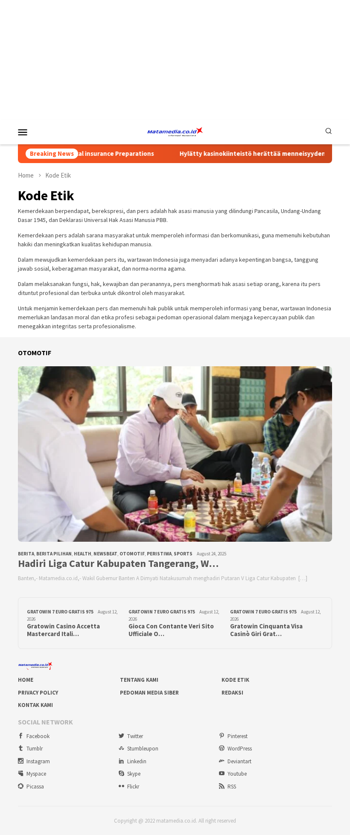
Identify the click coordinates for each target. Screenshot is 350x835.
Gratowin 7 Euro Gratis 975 (60, 612)
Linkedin (136, 761)
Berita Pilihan (54, 554)
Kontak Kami (35, 705)
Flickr (133, 786)
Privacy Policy (38, 692)
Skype (133, 773)
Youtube (237, 773)
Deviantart (239, 761)
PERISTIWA (159, 554)
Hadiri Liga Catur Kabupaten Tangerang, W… (118, 564)
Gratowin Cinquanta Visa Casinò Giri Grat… (266, 630)
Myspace (36, 773)
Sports (183, 554)
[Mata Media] (175, 131)
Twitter (135, 736)
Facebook (38, 736)
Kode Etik (235, 679)
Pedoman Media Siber (149, 692)
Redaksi (232, 692)
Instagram (38, 761)
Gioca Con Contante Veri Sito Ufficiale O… (171, 630)
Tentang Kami (139, 679)
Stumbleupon (142, 748)
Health (82, 554)
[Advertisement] (175, 60)
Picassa (35, 786)
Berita (26, 554)
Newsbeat (105, 554)
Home (25, 679)
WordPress (240, 748)
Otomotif (132, 554)
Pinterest (238, 736)
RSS (232, 786)
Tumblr (34, 748)
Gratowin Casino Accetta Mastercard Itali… (63, 630)
